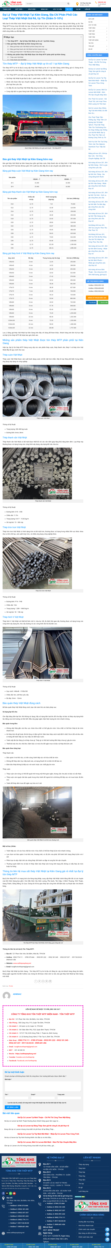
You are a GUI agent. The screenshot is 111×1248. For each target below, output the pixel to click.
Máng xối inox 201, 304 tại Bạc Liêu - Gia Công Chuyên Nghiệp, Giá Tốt (97, 155)
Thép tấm (81, 1180)
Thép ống (81, 1176)
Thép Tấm (91, 37)
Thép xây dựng (83, 1164)
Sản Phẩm (31, 9)
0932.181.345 (62, 1040)
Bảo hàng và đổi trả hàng (87, 1233)
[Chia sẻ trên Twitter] (39, 981)
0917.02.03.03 (28, 1043)
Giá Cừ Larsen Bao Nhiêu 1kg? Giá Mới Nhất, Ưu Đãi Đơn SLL (97, 110)
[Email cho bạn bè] (43, 981)
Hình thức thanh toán (85, 1225)
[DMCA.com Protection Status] (80, 1197)
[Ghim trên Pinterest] (46, 981)
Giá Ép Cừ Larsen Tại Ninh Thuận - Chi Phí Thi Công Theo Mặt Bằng (44, 1117)
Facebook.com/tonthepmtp (27, 1061)
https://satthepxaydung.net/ (25, 1054)
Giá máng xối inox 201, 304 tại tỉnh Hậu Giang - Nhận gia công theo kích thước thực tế (97, 184)
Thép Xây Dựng (93, 40)
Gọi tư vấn (104, 302)
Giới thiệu (18, 9)
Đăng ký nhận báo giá (97, 298)
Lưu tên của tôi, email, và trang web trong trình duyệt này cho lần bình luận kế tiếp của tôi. (37, 1103)
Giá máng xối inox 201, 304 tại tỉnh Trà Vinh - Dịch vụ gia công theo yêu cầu (97, 195)
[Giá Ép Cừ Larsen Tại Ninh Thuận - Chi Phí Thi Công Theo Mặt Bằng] (10, 1116)
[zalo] (107, 1234)
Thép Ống (91, 34)
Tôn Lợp (91, 46)
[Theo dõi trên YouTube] (14, 1193)
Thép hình (81, 1168)
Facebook (92, 302)
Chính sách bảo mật (85, 1237)
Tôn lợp (81, 1183)
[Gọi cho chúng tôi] (10, 1193)
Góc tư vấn (57, 9)
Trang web (60, 1094)
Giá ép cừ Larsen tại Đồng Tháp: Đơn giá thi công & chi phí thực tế (43, 1126)
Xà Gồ (90, 49)
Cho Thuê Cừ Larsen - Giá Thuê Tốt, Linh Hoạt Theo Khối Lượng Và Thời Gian (97, 101)
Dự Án (90, 22)
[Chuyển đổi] (107, 28)
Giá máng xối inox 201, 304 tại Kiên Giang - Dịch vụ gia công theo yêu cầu (97, 165)
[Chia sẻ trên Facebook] (35, 981)
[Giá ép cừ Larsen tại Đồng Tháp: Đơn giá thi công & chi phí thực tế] (10, 1124)
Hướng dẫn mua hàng (86, 1222)
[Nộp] (68, 3)
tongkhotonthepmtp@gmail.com (25, 1047)
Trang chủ (7, 9)
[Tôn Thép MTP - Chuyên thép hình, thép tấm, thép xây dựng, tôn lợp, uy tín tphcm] (12, 3)
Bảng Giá (44, 9)
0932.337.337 (14, 1043)
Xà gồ (80, 1187)
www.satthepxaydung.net (15, 1233)
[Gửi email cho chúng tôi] (7, 1193)
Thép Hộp (91, 31)
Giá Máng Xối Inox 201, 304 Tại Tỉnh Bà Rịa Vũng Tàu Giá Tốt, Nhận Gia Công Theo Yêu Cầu (97, 238)
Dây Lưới (91, 19)
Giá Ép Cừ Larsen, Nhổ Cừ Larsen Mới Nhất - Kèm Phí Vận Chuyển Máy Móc (47, 1142)
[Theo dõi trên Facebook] (3, 1193)
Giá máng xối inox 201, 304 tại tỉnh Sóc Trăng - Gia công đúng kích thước (97, 174)
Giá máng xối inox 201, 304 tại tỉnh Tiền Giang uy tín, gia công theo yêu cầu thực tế (97, 217)
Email (33, 1094)
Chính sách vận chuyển (86, 1229)
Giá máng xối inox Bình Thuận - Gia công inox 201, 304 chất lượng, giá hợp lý (97, 272)
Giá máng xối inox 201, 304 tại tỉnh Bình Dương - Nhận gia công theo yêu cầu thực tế (97, 250)
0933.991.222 (49, 1040)
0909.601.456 (40, 1043)
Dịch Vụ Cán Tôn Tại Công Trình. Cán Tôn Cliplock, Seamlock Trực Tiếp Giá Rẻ (97, 145)
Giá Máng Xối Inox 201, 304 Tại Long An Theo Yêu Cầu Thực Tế (97, 227)
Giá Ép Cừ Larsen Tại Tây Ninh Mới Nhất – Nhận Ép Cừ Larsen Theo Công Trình (48, 1134)
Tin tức (69, 9)
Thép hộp (81, 1172)
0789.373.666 (36, 1040)
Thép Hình (91, 28)
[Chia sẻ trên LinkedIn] (50, 981)
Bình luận (8, 1079)
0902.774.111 (24, 1040)
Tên (6, 1094)
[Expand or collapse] (81, 37)
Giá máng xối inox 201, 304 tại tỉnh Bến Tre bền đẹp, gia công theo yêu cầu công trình (97, 205)
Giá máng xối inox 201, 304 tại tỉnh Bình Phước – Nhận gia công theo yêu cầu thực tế (97, 261)
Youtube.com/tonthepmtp (25, 1057)
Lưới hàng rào (83, 1191)
